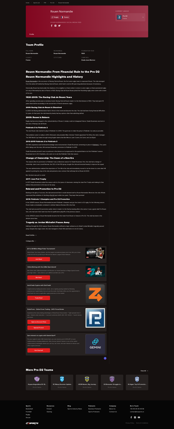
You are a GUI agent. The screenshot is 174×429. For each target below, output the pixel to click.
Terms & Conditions (142, 423)
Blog (69, 406)
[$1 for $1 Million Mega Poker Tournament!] (95, 253)
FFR (45, 3)
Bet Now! (39, 277)
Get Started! (38, 350)
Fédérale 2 (96, 145)
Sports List (36, 3)
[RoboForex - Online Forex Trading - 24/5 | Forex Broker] (95, 318)
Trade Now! (39, 298)
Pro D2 (52, 3)
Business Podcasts (94, 409)
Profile (31, 34)
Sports (28, 406)
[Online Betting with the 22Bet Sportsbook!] (95, 271)
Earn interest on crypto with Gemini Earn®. (41, 335)
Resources (50, 406)
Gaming (49, 412)
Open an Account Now (38, 322)
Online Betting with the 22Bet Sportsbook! (41, 267)
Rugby (28, 415)
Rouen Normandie (63, 3)
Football (28, 412)
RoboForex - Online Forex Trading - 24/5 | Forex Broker (45, 309)
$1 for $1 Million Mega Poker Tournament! (41, 249)
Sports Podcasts (94, 412)
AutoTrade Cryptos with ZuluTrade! (39, 285)
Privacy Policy (130, 423)
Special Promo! (39, 328)
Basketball (29, 409)
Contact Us (113, 412)
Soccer (28, 417)
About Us (112, 409)
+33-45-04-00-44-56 (137, 409)
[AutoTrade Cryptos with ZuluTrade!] (95, 294)
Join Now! (38, 259)
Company (112, 406)
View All (143, 371)
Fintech (49, 409)
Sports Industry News (75, 409)
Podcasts (91, 406)
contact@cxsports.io (137, 412)
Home (27, 3)
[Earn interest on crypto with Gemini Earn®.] (95, 344)
